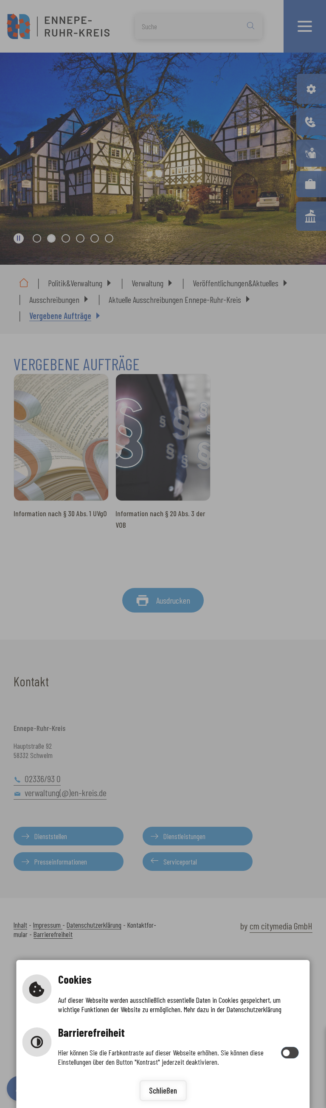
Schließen (163, 1090)
